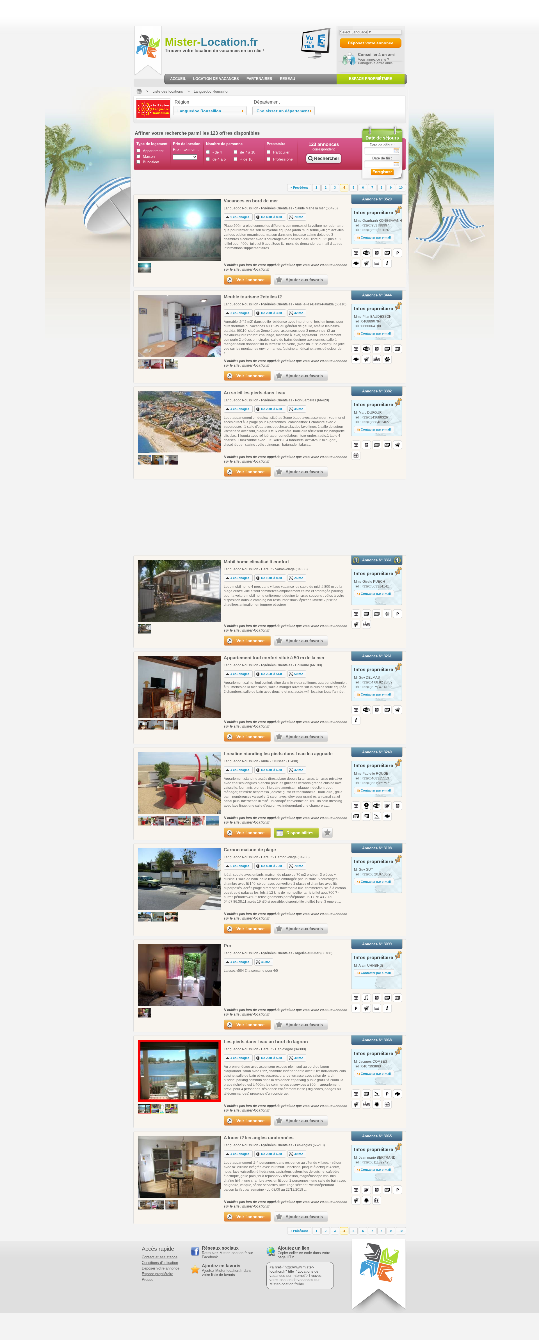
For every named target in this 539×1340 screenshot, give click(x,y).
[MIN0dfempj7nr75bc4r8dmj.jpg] (144, 1108)
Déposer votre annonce (160, 1268)
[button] (210, 110)
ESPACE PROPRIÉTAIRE (370, 79)
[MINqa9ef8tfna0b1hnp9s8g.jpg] (157, 916)
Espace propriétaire (157, 1274)
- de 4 (217, 152)
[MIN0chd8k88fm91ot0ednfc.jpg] (198, 821)
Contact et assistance (159, 1257)
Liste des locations (167, 91)
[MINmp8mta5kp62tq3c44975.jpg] (144, 821)
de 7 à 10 (247, 152)
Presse (147, 1279)
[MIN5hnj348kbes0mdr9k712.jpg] (171, 1204)
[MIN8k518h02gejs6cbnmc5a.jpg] (157, 821)
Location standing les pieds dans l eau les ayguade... (280, 753)
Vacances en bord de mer (251, 200)
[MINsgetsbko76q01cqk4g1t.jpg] (171, 916)
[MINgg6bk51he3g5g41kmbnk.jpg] (144, 460)
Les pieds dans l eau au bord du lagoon (266, 1041)
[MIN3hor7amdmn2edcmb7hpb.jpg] (171, 364)
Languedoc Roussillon (211, 91)
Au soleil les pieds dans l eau (255, 392)
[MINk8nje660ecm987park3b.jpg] (157, 460)
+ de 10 (246, 159)
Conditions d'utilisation (160, 1263)
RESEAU (287, 79)
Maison (149, 156)
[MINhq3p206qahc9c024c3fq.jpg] (157, 1108)
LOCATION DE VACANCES (216, 79)
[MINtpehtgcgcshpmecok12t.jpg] (144, 1012)
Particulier (281, 152)
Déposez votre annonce (370, 43)
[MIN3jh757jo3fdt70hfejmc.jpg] (212, 821)
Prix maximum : (186, 149)
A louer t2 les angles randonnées (259, 1137)
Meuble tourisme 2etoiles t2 (253, 296)
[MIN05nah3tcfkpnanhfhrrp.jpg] (171, 725)
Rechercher (326, 158)
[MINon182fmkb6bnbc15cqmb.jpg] (171, 460)
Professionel (283, 159)
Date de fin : (382, 158)
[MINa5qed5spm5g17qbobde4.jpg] (171, 1108)
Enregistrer (382, 172)
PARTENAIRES (259, 79)
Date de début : (382, 145)
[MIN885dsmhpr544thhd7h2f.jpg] (144, 268)
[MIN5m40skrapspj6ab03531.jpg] (144, 629)
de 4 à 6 (219, 159)
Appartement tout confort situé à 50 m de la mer (274, 657)
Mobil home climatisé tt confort (256, 561)
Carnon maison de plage (250, 849)
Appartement (153, 151)
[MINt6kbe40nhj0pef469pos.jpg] (157, 725)
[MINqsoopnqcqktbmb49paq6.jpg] (171, 821)
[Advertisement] (102, 12)
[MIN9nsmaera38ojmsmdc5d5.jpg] (184, 821)
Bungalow (151, 162)
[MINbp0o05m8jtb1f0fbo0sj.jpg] (144, 916)
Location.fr (211, 42)
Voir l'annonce (250, 279)
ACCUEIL (178, 79)
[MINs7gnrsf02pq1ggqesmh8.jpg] (144, 1204)
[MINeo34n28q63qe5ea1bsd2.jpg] (157, 1204)
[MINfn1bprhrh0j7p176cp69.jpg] (144, 364)
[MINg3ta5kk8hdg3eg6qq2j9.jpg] (144, 725)
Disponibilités (299, 832)
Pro (227, 945)
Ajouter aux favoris (304, 279)
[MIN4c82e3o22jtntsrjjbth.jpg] (157, 364)
